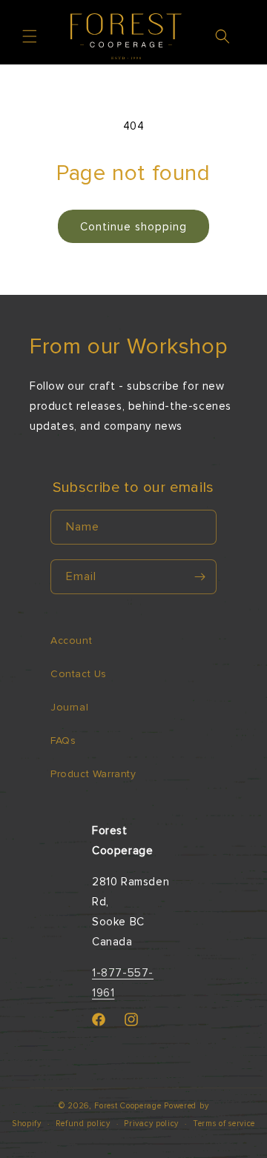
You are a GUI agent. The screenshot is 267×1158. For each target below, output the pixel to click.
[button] (29, 36)
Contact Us (78, 674)
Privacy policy (151, 1123)
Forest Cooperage (127, 1106)
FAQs (63, 740)
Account (71, 640)
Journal (69, 707)
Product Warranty (93, 774)
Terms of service (224, 1123)
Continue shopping (133, 226)
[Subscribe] (199, 576)
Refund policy (83, 1123)
